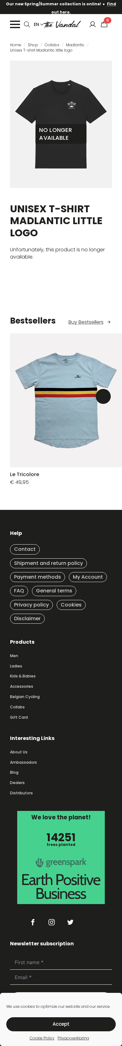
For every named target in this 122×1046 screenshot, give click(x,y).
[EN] (40, 24)
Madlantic (75, 45)
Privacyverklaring (73, 1038)
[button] (103, 396)
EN (36, 24)
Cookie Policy (42, 1038)
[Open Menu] (15, 24)
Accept (61, 1024)
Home (15, 45)
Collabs (52, 45)
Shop (33, 45)
